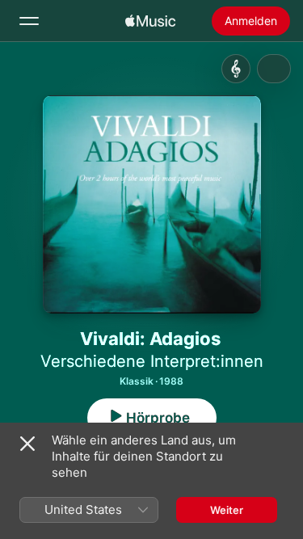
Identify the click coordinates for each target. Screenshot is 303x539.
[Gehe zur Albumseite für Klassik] (235, 68)
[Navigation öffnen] (29, 21)
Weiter (226, 509)
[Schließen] (27, 443)
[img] (150, 21)
